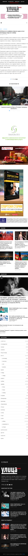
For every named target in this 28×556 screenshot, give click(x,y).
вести (14, 355)
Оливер (15, 392)
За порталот (11, 1)
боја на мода (14, 352)
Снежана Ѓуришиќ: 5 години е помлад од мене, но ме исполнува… (13, 331)
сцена (14, 418)
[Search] (26, 23)
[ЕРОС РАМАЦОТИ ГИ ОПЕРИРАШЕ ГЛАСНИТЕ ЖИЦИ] (6, 255)
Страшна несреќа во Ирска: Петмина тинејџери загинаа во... (14, 107)
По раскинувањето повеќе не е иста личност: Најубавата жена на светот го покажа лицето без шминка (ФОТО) (21, 244)
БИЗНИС (14, 349)
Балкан (14, 347)
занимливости (15, 424)
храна (14, 438)
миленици (14, 401)
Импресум (5, 1)
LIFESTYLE (14, 341)
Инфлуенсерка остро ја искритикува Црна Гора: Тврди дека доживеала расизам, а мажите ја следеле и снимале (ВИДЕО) (21, 265)
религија (14, 409)
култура (15, 427)
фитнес (14, 432)
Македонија (14, 398)
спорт (14, 415)
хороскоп (14, 435)
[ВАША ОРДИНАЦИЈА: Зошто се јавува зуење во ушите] (4, 310)
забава (14, 381)
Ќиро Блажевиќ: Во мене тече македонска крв (11, 325)
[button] (1, 99)
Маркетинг (17, 1)
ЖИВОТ (14, 378)
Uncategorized (14, 344)
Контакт (22, 1)
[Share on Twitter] (14, 79)
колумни (14, 395)
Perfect (23, 554)
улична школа (14, 429)
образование (14, 404)
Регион (14, 407)
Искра (15, 389)
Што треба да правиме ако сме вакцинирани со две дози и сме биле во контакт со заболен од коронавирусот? (18, 318)
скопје (14, 412)
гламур (14, 372)
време (14, 369)
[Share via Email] (16, 79)
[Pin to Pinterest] (15, 79)
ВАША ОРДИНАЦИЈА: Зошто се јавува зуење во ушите (18, 309)
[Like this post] (11, 79)
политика (15, 361)
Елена (15, 387)
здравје (14, 384)
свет (15, 364)
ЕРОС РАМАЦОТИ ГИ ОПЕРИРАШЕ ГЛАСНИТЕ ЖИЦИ (5, 263)
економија (15, 358)
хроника (15, 367)
